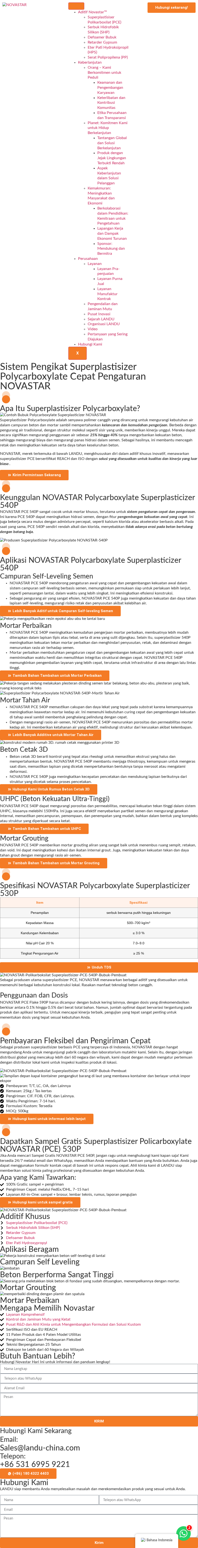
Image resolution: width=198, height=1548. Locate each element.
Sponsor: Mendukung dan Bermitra (111, 249)
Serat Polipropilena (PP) (108, 57)
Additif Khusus (25, 1216)
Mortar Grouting (28, 1288)
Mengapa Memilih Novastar (47, 1308)
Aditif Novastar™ (92, 12)
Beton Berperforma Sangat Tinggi (57, 1275)
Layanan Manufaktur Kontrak (107, 294)
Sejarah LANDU (101, 319)
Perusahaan (88, 259)
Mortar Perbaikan (29, 1300)
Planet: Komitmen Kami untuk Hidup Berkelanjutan (107, 128)
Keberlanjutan (90, 62)
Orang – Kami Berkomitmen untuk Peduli (104, 73)
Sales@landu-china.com (40, 1448)
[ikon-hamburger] (76, 6)
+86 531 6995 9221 (35, 1464)
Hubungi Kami (90, 344)
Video (93, 329)
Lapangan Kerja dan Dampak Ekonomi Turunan (112, 233)
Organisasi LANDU (104, 324)
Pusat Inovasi (99, 314)
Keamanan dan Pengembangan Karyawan (110, 88)
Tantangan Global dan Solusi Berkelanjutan (112, 143)
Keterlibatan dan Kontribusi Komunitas (111, 103)
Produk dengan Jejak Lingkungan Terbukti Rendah (111, 158)
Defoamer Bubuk (102, 37)
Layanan (95, 264)
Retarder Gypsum (102, 42)
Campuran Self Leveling (40, 1262)
